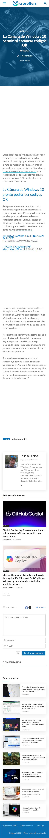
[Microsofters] (24, 3)
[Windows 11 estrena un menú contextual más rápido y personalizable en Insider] (11, 793)
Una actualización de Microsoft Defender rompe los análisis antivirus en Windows (33, 741)
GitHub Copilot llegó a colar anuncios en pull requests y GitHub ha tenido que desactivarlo (23, 533)
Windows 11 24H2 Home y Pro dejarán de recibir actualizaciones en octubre (32, 775)
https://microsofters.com (29, 460)
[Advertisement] (24, 125)
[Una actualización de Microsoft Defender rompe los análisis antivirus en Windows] (11, 741)
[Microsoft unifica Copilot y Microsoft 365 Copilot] (11, 810)
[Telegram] (40, 94)
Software (24, 31)
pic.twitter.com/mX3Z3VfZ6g (20, 241)
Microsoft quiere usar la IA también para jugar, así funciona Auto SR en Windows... (33, 758)
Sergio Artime (7, 540)
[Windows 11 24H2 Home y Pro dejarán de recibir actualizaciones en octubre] (11, 775)
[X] (22, 94)
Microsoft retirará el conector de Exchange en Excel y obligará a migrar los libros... (33, 706)
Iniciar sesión (40, 607)
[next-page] (8, 594)
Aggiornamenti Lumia (21, 230)
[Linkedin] (34, 94)
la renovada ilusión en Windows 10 (19, 171)
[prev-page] (4, 594)
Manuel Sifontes (8, 588)
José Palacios (24, 61)
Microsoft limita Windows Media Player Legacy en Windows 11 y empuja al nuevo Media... (33, 724)
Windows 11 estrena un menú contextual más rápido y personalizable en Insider (33, 792)
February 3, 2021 (32, 249)
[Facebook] (16, 94)
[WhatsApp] (28, 94)
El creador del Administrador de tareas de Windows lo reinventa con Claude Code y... (33, 689)
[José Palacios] (11, 471)
